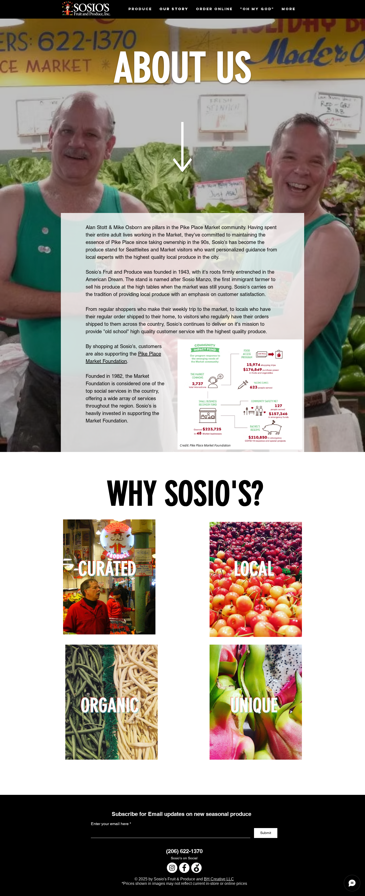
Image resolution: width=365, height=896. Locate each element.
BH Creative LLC (219, 879)
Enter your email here (110, 824)
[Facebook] (184, 868)
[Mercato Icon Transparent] (196, 868)
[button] (140, 8)
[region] (109, 594)
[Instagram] (172, 868)
